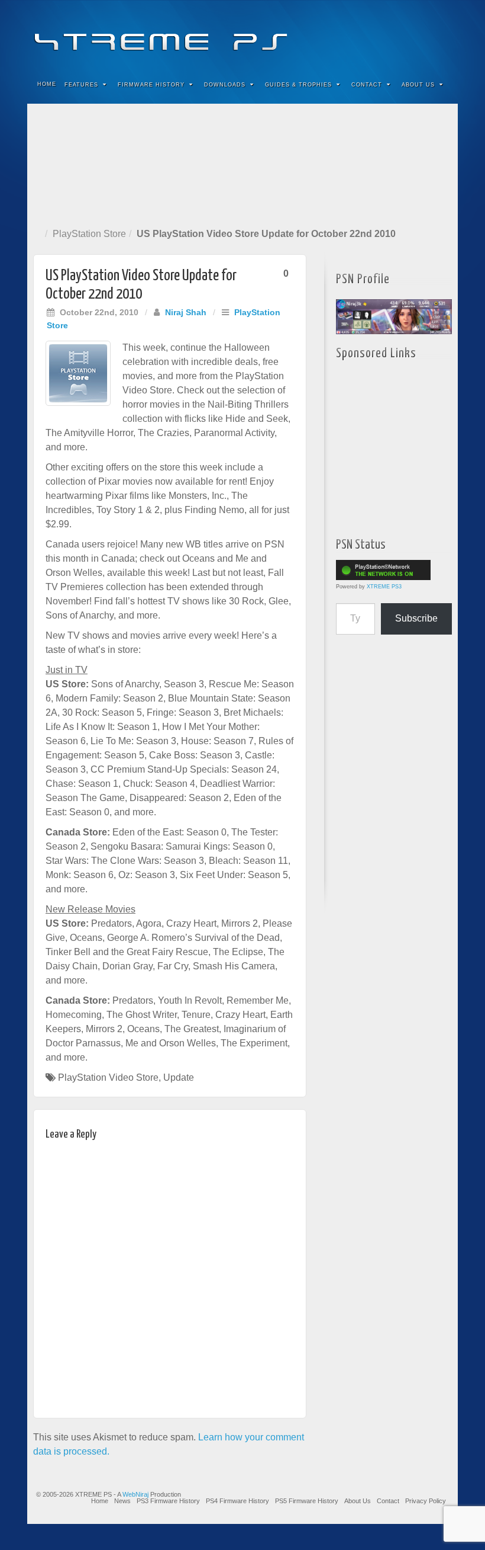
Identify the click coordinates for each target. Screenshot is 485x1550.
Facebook (361, 34)
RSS (441, 34)
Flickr (393, 34)
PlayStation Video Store (108, 1077)
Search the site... (441, 85)
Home (46, 84)
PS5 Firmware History (306, 1500)
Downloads (224, 85)
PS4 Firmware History (237, 1500)
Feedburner (377, 34)
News (122, 1500)
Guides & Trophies (298, 85)
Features (81, 85)
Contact (366, 85)
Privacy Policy (425, 1500)
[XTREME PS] (242, 34)
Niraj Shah (185, 312)
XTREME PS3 (384, 587)
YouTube (425, 34)
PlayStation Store (89, 234)
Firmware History (151, 85)
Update (178, 1077)
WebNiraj (135, 1494)
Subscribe (416, 618)
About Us (418, 85)
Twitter (409, 34)
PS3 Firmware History (168, 1500)
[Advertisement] (242, 163)
